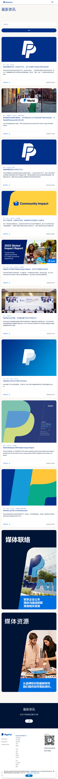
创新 (13, 167)
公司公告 (12, 64)
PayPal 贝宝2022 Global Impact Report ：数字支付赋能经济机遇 (25, 269)
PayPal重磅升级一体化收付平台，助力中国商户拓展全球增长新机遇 (26, 67)
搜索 (29, 30)
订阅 (29, 721)
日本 (17, 760)
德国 (17, 753)
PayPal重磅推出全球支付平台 (13, 169)
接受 (29, 775)
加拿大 (17, 745)
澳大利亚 (18, 741)
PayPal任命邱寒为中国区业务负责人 (15, 381)
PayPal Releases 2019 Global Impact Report (18, 448)
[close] (53, 771)
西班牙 (17, 764)
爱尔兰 (17, 755)
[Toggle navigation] (52, 2)
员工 (8, 218)
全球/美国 (18, 737)
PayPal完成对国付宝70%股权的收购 (15, 510)
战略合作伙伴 (21, 115)
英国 (17, 766)
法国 (17, 751)
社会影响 (18, 218)
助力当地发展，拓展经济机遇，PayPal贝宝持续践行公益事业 (23, 220)
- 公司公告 (5, 24)
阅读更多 (5, 82)
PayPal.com (4, 739)
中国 (17, 749)
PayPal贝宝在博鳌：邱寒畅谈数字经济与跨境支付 (19, 318)
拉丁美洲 (18, 762)
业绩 (4, 445)
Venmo (9, 115)
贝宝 (8, 64)
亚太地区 (18, 739)
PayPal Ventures (21, 508)
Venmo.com (4, 741)
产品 (4, 64)
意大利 (17, 757)
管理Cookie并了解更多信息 (32, 772)
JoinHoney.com (5, 744)
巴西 (17, 743)
